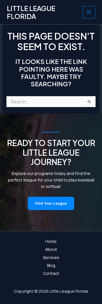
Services (51, 257)
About (51, 249)
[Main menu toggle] (89, 12)
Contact (51, 273)
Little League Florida (31, 12)
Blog (51, 265)
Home (51, 241)
